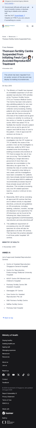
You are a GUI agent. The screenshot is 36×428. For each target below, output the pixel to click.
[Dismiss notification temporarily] (32, 7)
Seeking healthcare (8, 344)
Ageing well (6, 347)
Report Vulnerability (8, 393)
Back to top (9, 318)
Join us (4, 365)
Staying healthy (7, 340)
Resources (6, 357)
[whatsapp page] (28, 375)
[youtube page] (13, 375)
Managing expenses (9, 350)
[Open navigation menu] (32, 26)
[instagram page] (8, 375)
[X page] (18, 375)
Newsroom (12, 36)
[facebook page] (3, 375)
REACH (4, 403)
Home (4, 36)
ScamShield (18, 16)
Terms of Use (6, 400)
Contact (5, 379)
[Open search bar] (27, 26)
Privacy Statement (8, 397)
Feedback (5, 382)
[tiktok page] (23, 375)
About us (5, 362)
